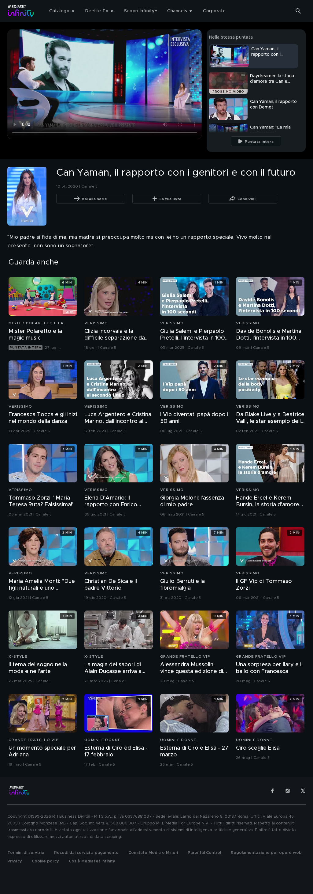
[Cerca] (298, 11)
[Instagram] (287, 790)
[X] (303, 790)
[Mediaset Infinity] (21, 11)
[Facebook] (272, 790)
